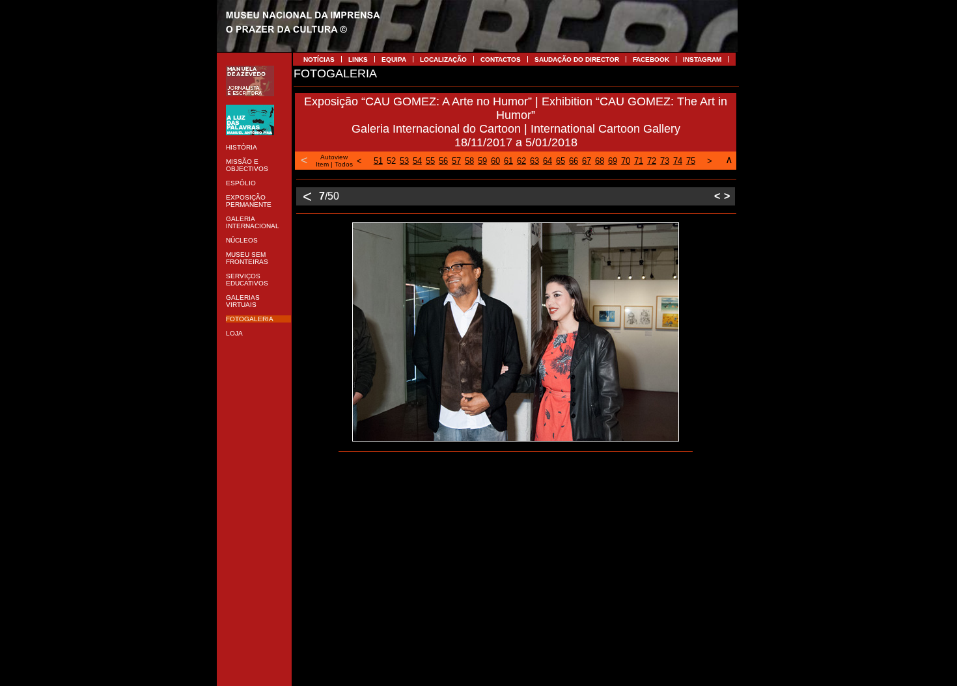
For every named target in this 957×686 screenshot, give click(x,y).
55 (430, 161)
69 (612, 161)
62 (521, 161)
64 (547, 161)
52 (391, 161)
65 (560, 161)
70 (625, 161)
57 (456, 161)
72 (651, 161)
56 (443, 161)
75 (690, 161)
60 (495, 161)
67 (586, 161)
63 (534, 161)
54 (417, 161)
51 (378, 161)
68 (599, 161)
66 (573, 161)
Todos (344, 164)
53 (404, 161)
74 (677, 161)
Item (322, 164)
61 (508, 161)
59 (482, 161)
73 (664, 161)
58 (469, 161)
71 (638, 161)
